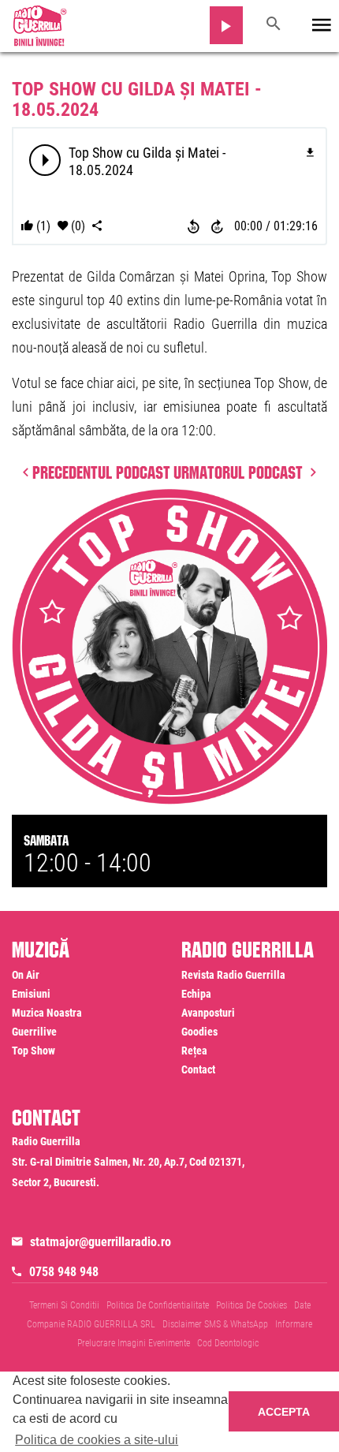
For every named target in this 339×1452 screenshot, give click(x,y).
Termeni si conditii (64, 1305)
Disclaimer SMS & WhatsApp (215, 1324)
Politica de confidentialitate (157, 1305)
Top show (33, 1050)
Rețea (194, 1050)
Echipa (196, 993)
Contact (198, 1069)
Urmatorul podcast (240, 470)
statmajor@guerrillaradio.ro (100, 1241)
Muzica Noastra (47, 1012)
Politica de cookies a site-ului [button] (96, 1439)
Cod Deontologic (228, 1343)
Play (46, 160)
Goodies (199, 1031)
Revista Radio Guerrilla (233, 975)
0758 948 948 (64, 1271)
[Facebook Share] (97, 225)
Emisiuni (31, 993)
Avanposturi (208, 1012)
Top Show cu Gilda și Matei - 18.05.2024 (137, 99)
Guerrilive (34, 1031)
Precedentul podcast (101, 470)
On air (25, 975)
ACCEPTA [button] (284, 1411)
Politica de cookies (251, 1305)
